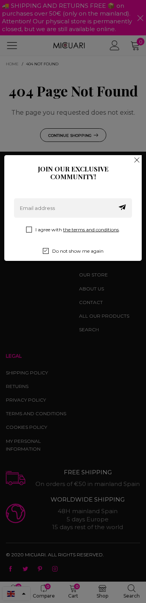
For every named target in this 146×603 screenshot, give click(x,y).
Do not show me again (78, 251)
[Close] (137, 159)
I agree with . (77, 229)
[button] (122, 208)
